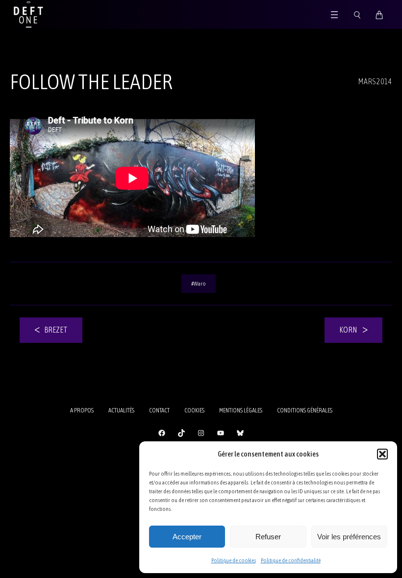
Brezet (56, 329)
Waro (200, 283)
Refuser (268, 536)
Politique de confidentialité (291, 560)
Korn (348, 329)
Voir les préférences (349, 536)
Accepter (187, 536)
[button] (382, 454)
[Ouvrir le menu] (334, 15)
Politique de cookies (233, 560)
